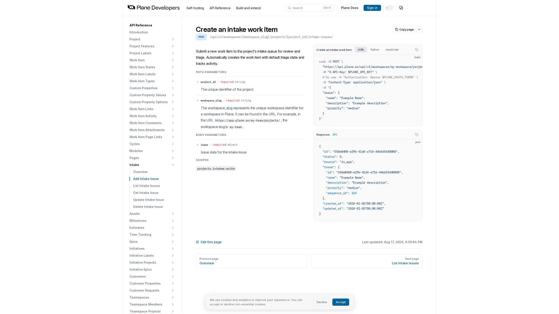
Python (375, 49)
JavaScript (392, 49)
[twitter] (419, 8)
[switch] (389, 7)
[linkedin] (427, 8)
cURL (361, 49)
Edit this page (211, 242)
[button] (152, 25)
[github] (410, 8)
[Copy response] (417, 134)
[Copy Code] (415, 61)
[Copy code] (417, 50)
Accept (341, 302)
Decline (322, 302)
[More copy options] (419, 29)
